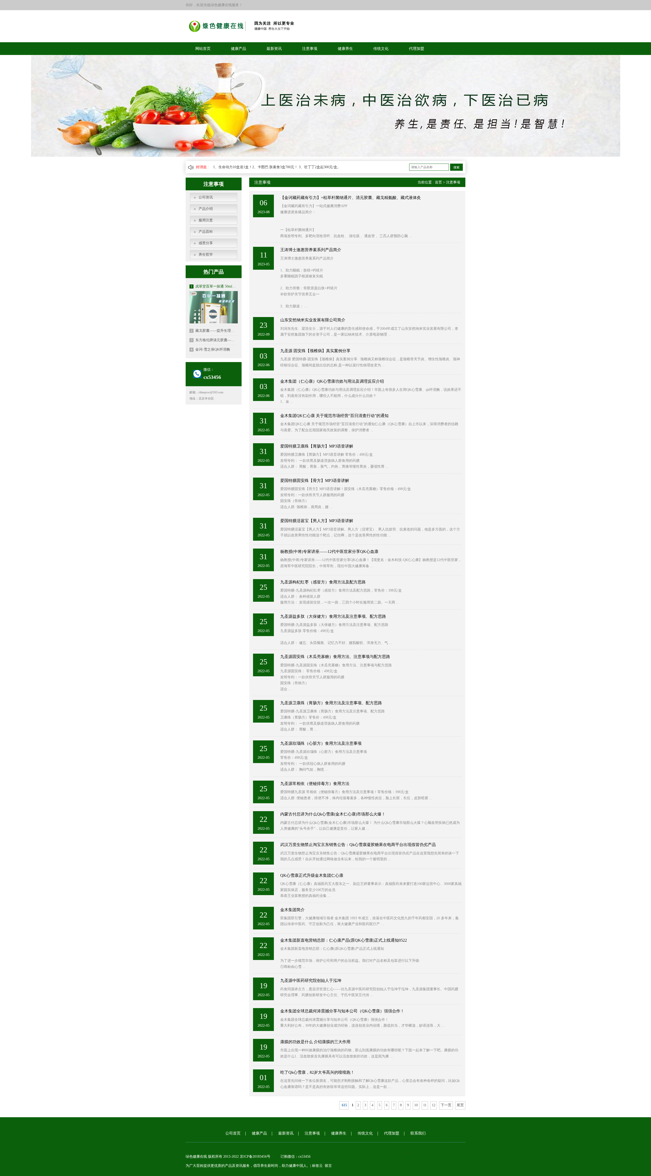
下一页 (446, 1105)
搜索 (456, 167)
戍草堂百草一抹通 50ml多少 (214, 286)
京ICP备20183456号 (255, 1156)
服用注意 (206, 220)
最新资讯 (274, 49)
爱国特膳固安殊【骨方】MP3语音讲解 (314, 480)
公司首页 (233, 1133)
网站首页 (203, 49)
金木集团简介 (292, 910)
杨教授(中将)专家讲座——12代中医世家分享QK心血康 (329, 551)
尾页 (460, 1105)
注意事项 (309, 49)
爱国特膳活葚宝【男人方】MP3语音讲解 (316, 521)
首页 (438, 182)
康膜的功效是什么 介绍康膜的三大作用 (315, 1042)
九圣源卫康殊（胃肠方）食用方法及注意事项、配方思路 (331, 703)
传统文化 (381, 49)
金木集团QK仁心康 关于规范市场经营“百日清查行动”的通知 (334, 415)
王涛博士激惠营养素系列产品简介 (310, 250)
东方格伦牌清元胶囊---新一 (214, 340)
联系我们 (418, 1133)
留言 (328, 1166)
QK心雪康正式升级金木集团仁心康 (311, 875)
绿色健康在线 (196, 1156)
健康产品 (238, 49)
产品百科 (206, 232)
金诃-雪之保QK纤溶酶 (210, 349)
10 (416, 1105)
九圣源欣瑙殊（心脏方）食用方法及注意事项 (321, 743)
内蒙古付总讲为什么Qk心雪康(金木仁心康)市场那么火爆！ (333, 814)
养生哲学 (206, 254)
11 (424, 1105)
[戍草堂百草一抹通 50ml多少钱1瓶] (213, 315)
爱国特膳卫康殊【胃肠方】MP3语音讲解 (316, 446)
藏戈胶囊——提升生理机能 (214, 331)
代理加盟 (416, 49)
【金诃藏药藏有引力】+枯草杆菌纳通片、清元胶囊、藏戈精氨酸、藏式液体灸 (350, 197)
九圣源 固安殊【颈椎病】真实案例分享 (315, 351)
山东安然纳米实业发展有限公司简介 (312, 320)
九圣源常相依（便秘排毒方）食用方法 (314, 783)
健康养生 (345, 49)
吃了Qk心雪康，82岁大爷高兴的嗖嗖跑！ (317, 1072)
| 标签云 (316, 1166)
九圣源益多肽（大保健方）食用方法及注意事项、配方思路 (333, 616)
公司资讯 (206, 197)
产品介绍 (206, 209)
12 (433, 1105)
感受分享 (206, 243)
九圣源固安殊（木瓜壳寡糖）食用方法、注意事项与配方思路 (335, 656)
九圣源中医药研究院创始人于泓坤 (310, 980)
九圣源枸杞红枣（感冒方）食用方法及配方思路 (323, 582)
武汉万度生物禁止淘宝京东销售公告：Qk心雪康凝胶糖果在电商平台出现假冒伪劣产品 (358, 844)
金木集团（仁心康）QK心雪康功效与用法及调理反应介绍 (332, 381)
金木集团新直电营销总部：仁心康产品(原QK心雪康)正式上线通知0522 (343, 940)
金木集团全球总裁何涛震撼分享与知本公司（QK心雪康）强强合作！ (342, 1011)
